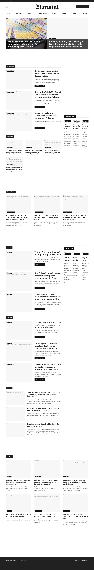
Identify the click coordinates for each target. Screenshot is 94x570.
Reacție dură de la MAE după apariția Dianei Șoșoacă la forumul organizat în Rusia (48, 94)
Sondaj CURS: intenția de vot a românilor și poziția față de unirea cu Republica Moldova (43, 394)
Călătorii (66, 476)
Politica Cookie (23, 560)
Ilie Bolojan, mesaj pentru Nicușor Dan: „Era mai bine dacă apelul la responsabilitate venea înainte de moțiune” (66, 44)
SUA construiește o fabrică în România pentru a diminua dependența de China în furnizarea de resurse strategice (67, 126)
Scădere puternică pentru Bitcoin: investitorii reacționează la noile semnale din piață (85, 126)
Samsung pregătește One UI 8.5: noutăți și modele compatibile (76, 126)
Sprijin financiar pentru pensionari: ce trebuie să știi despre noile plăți (52, 152)
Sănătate (9, 476)
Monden (64, 13)
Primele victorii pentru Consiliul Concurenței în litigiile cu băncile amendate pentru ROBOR (24, 44)
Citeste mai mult (40, 85)
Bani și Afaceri (43, 13)
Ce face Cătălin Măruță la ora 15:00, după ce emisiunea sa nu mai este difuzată (48, 324)
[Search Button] (87, 6)
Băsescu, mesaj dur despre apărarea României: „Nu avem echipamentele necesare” (33, 152)
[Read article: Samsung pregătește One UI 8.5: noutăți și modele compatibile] (47, 503)
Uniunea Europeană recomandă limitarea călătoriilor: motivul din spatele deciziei (74, 482)
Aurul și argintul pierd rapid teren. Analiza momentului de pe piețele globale (46, 217)
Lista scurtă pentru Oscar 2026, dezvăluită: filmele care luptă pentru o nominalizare (48, 296)
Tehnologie (77, 121)
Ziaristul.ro (11, 566)
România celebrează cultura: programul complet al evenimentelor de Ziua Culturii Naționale (48, 275)
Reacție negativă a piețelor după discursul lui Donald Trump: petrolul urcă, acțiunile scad (14, 169)
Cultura (54, 13)
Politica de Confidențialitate (11, 560)
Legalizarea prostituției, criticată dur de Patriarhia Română (43, 425)
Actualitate (19, 13)
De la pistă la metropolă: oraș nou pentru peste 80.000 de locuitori (43, 409)
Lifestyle (74, 13)
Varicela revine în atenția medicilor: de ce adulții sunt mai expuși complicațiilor (85, 259)
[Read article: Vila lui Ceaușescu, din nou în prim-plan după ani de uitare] (19, 260)
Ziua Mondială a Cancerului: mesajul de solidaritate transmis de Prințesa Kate (48, 367)
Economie (30, 13)
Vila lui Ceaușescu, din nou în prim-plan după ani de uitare (48, 253)
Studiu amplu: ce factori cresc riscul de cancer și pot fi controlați (18, 515)
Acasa (8, 13)
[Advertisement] (47, 57)
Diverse (85, 13)
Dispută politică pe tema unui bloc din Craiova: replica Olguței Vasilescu (46, 345)
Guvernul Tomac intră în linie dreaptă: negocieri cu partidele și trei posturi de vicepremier (14, 152)
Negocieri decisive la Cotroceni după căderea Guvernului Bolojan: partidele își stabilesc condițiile (46, 115)
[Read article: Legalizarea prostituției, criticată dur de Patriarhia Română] (15, 430)
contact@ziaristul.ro (10, 1)
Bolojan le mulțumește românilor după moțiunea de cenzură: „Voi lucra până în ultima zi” (46, 482)
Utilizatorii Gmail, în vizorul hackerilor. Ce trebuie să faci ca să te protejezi (75, 516)
